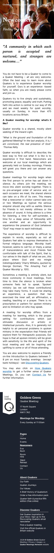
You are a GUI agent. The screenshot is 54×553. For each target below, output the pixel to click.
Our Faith (24, 481)
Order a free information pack (34, 495)
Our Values (25, 488)
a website (34, 543)
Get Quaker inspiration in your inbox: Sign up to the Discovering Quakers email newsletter (33, 518)
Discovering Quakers (37, 362)
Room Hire (23, 455)
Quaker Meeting (19, 5)
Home (23, 438)
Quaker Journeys (28, 485)
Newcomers (26, 445)
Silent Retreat (23, 461)
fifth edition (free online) (33, 499)
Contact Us (39, 374)
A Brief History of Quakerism (34, 492)
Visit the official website (33, 529)
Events (23, 442)
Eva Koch (22, 449)
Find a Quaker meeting (31, 525)
